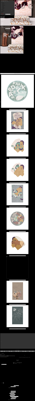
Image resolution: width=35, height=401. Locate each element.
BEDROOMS (12, 27)
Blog (1, 380)
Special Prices (2, 381)
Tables (3, 367)
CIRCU (17, 157)
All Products (2, 22)
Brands (2, 370)
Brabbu (3, 374)
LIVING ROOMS (4, 27)
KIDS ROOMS (8, 27)
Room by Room (3, 379)
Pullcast (3, 376)
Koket (3, 373)
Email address (9, 397)
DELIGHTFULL (3, 7)
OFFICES (13, 27)
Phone (9, 395)
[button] (1, 341)
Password (9, 386)
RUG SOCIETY (3, 8)
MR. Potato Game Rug (17, 132)
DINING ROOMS (7, 27)
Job (8, 393)
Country (9, 396)
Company (9, 394)
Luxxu (3, 371)
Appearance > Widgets (12, 330)
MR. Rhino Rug (17, 254)
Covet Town (4, 378)
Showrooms (2, 9)
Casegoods (2, 23)
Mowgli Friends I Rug (17, 181)
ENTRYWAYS (2, 27)
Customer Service (17, 360)
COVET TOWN (3, 10)
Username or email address (11, 385)
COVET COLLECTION (4, 5)
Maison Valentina (4, 372)
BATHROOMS (10, 27)
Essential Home (4, 375)
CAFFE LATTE (3, 6)
